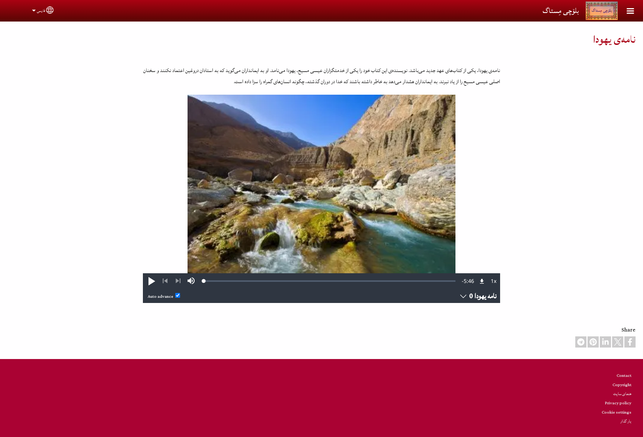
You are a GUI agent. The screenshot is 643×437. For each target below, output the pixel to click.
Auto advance (160, 296)
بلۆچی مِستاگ (561, 11)
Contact (624, 375)
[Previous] (165, 281)
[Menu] (626, 11)
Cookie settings (616, 412)
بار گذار (625, 421)
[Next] (178, 281)
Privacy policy (618, 403)
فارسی (41, 10)
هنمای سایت (622, 393)
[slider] (329, 281)
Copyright (621, 385)
